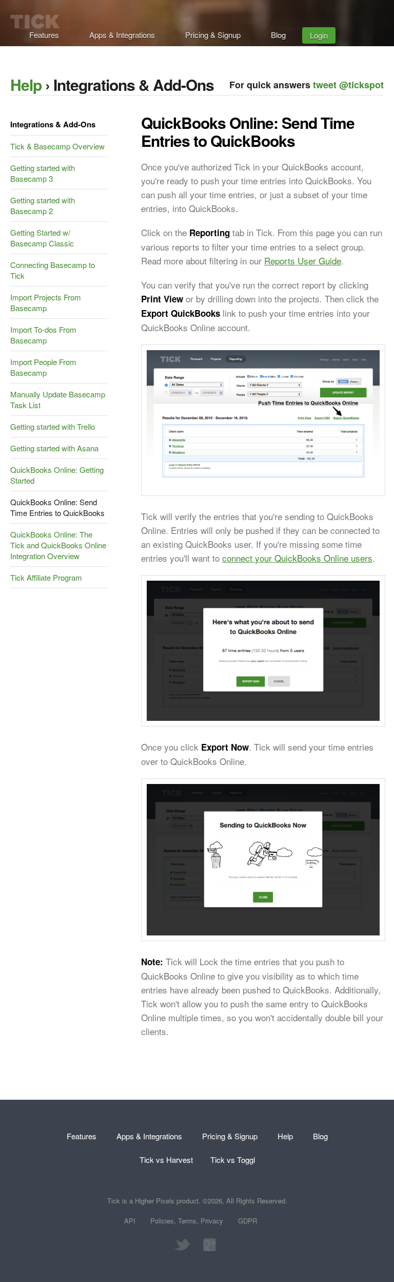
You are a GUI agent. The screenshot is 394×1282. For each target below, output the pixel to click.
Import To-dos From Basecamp (43, 335)
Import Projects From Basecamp (45, 302)
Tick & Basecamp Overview (57, 146)
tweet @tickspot (348, 84)
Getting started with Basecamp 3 (42, 173)
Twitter (182, 1244)
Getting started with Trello (52, 426)
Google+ (207, 1244)
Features (44, 34)
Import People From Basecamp (43, 367)
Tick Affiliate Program (46, 577)
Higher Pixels (154, 1201)
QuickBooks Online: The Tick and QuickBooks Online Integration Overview (58, 545)
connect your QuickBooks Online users (297, 557)
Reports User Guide (302, 260)
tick (35, 21)
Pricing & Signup (213, 34)
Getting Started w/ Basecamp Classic (42, 237)
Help (26, 84)
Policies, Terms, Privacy (186, 1221)
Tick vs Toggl (232, 1159)
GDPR (247, 1221)
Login (319, 35)
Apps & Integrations (122, 34)
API (129, 1221)
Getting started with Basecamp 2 (42, 205)
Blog (278, 34)
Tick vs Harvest (166, 1159)
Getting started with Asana (54, 448)
